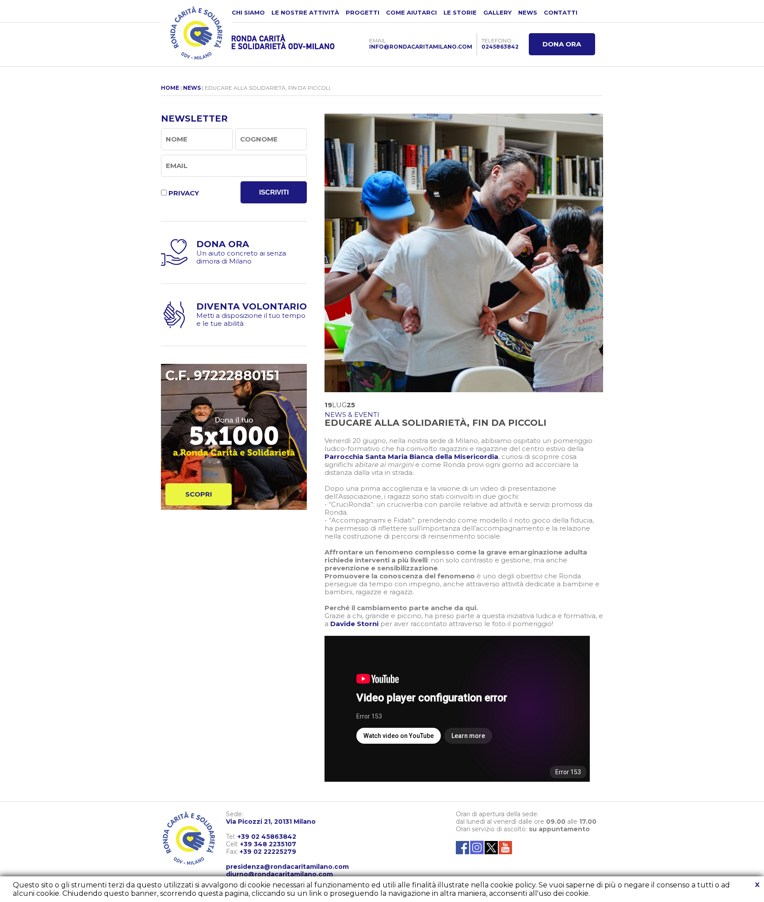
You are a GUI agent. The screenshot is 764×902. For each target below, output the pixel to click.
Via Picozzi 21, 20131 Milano (271, 822)
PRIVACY (183, 193)
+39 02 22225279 (268, 852)
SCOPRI (198, 494)
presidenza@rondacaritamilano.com (287, 867)
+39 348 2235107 (268, 844)
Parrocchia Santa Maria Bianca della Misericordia (411, 456)
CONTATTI (560, 12)
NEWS (527, 12)
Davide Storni (354, 623)
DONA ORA (561, 44)
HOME (170, 87)
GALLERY (497, 12)
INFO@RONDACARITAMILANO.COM (420, 46)
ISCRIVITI (274, 192)
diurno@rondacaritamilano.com (279, 874)
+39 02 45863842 (266, 837)
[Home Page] (196, 33)
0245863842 (500, 46)
